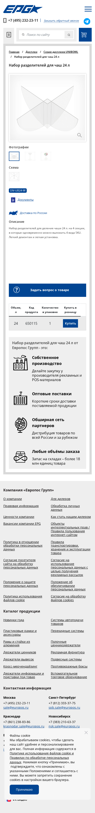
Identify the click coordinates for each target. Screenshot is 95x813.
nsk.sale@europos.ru (64, 726)
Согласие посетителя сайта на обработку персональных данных (20, 563)
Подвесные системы (66, 659)
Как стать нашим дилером (71, 517)
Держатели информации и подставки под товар (23, 675)
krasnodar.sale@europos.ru (23, 726)
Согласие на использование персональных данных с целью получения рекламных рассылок (69, 567)
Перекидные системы (67, 631)
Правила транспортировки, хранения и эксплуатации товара (70, 547)
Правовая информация (21, 506)
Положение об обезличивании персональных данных (68, 585)
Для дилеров (60, 499)
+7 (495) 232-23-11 (23, 20)
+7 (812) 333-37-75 (62, 703)
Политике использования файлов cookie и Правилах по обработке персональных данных (42, 757)
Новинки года (13, 620)
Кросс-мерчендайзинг (20, 666)
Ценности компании (18, 517)
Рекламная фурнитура (68, 652)
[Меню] (88, 9)
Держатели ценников (19, 652)
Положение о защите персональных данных (20, 584)
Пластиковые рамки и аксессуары (20, 633)
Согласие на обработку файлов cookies (68, 598)
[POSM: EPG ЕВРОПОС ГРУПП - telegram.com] (87, 21)
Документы (26, 200)
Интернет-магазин (85, 35)
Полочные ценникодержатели (65, 643)
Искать (69, 34)
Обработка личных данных (65, 508)
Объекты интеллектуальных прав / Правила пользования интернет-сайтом (70, 529)
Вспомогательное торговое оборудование (69, 675)
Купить (70, 323)
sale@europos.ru (15, 707)
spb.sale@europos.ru (64, 707)
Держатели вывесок (18, 659)
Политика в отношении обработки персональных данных (22, 545)
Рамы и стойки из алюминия (16, 643)
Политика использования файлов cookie (22, 598)
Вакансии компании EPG (22, 524)
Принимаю (24, 789)
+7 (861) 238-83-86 (16, 722)
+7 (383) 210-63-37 (62, 722)
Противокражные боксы (69, 666)
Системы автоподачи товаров (67, 622)
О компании (12, 499)
